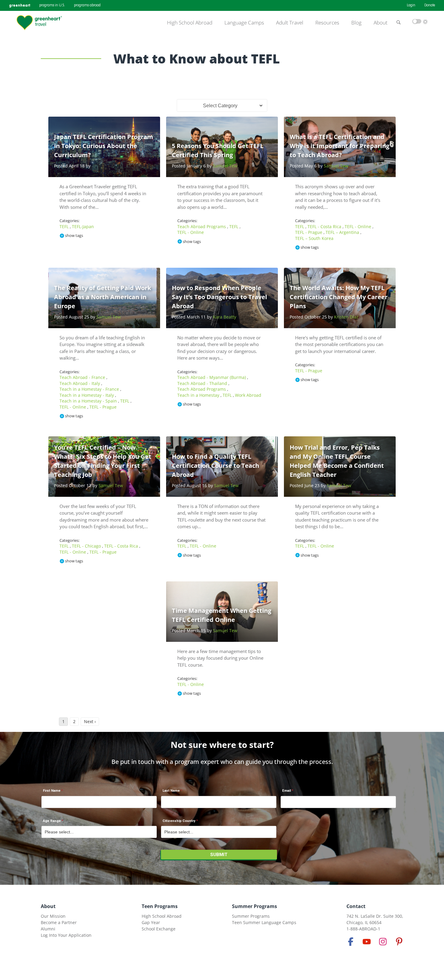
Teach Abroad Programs (202, 226)
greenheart (19, 5)
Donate (429, 5)
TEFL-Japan (83, 226)
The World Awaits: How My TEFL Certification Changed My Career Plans (339, 297)
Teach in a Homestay (198, 395)
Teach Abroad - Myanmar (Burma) (212, 377)
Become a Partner (59, 922)
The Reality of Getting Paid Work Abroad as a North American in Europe (102, 297)
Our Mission (53, 916)
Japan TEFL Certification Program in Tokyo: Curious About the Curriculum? (103, 146)
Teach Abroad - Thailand (202, 383)
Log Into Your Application (66, 935)
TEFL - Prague (309, 232)
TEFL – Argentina (343, 232)
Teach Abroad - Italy (80, 383)
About (381, 23)
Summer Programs (254, 906)
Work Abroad (248, 395)
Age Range (52, 821)
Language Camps (244, 23)
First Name (51, 791)
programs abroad (87, 5)
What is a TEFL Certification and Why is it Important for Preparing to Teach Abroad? (339, 146)
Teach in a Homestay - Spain (89, 401)
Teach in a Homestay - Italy (87, 395)
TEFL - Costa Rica (325, 226)
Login (411, 5)
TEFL (65, 226)
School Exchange (158, 929)
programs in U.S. (52, 5)
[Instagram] (383, 941)
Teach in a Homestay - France (90, 389)
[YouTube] (366, 941)
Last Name (171, 791)
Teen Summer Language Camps (264, 922)
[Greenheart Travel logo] (39, 22)
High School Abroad (189, 23)
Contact (355, 906)
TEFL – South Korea (314, 238)
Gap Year (151, 922)
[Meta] (350, 941)
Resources (327, 23)
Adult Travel (289, 23)
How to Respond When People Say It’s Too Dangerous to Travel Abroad (219, 297)
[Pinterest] (399, 941)
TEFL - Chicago (87, 546)
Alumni (48, 929)
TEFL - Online (190, 232)
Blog (356, 23)
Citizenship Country (178, 821)
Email (286, 791)
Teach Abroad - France (83, 377)
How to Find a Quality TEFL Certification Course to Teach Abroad (215, 465)
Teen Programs (160, 906)
